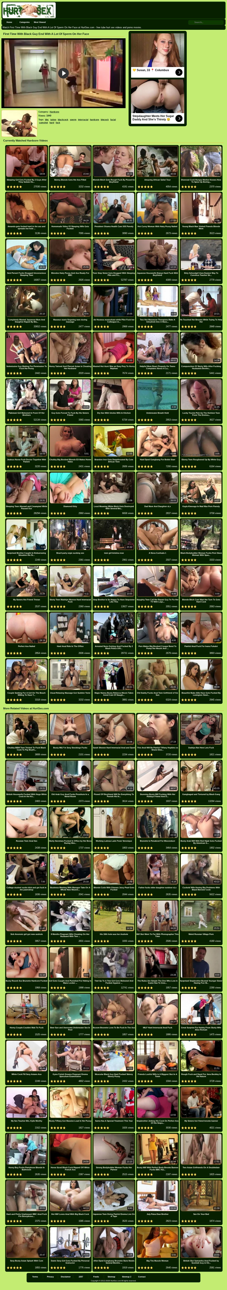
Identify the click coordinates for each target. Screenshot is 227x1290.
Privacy (50, 1277)
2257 (81, 1277)
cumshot (43, 122)
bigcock (105, 119)
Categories (25, 22)
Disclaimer (66, 1277)
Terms (35, 1277)
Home (9, 22)
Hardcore (54, 112)
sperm (73, 119)
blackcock (63, 119)
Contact (142, 1277)
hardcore (94, 119)
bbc (47, 119)
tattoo (53, 119)
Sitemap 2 (126, 1277)
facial (113, 119)
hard (51, 122)
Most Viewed (40, 22)
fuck (58, 122)
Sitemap (111, 1277)
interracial (83, 119)
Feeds (96, 1277)
